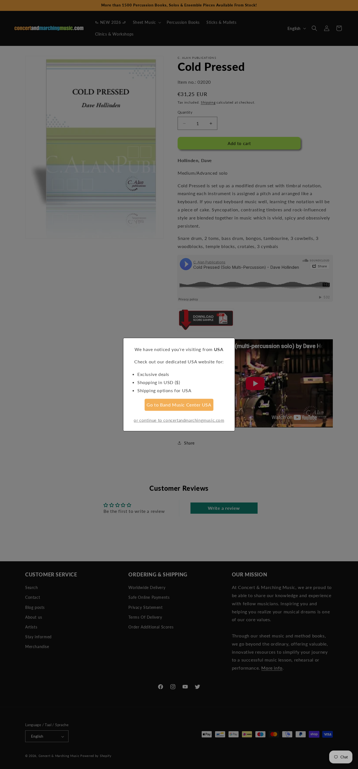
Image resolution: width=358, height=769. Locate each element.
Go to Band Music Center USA (179, 404)
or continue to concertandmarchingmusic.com (179, 420)
